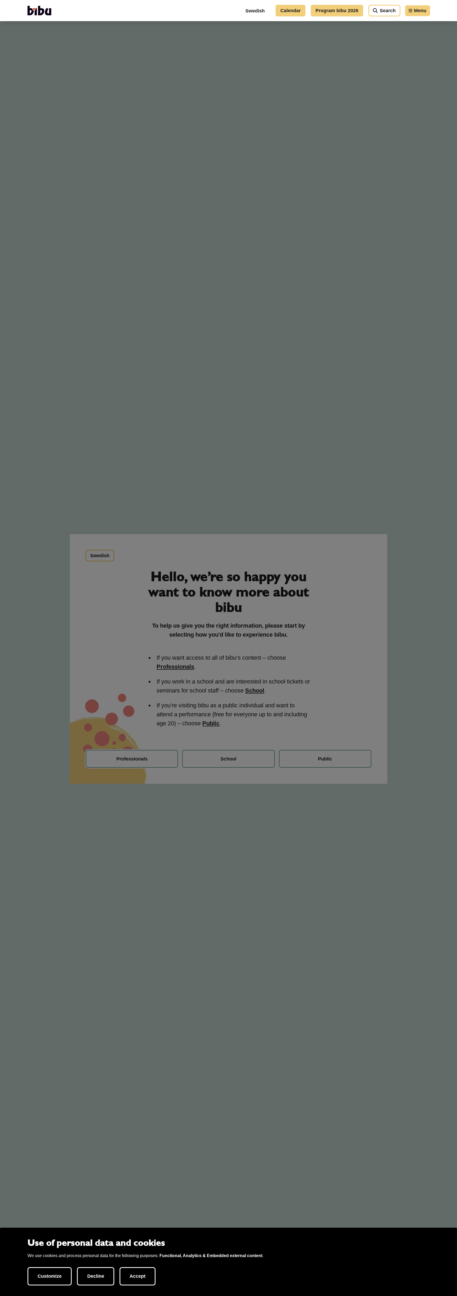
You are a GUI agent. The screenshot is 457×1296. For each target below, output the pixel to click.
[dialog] (228, 1262)
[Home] (39, 10)
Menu (420, 10)
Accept (137, 1276)
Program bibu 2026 (337, 10)
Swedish (255, 11)
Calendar (290, 10)
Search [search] (388, 10)
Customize (50, 1276)
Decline (95, 1276)
